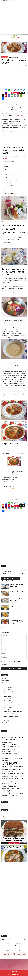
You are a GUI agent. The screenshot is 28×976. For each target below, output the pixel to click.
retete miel (5, 795)
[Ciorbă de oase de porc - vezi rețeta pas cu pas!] (14, 857)
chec (9, 735)
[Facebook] (5, 966)
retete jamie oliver (18, 793)
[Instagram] (10, 966)
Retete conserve (8, 687)
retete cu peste (7, 771)
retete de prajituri (9, 786)
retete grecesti (8, 790)
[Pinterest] (14, 966)
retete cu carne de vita (8, 749)
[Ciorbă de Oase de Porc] (5, 593)
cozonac (4, 737)
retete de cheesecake (7, 778)
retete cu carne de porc (10, 744)
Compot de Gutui (14, 606)
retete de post (17, 783)
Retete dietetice (8, 707)
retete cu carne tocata (10, 753)
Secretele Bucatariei (7, 725)
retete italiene (7, 793)
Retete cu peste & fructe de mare (12, 691)
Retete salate (7, 720)
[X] (18, 966)
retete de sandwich (6, 788)
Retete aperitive (8, 685)
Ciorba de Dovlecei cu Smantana (6, 572)
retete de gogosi (19, 778)
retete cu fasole (6, 760)
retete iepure (18, 790)
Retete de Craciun (8, 696)
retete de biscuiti (19, 776)
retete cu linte (7, 766)
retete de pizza (6, 783)
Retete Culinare (8, 40)
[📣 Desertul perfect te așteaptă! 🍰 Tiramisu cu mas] (14, 832)
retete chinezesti (10, 739)
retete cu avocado (7, 742)
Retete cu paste (8, 689)
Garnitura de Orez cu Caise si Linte (21, 572)
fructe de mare (12, 737)
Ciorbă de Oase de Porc (16, 591)
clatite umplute (20, 735)
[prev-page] (2, 627)
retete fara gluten (15, 788)
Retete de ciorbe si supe (18, 40)
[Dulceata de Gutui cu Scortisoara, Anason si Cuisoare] (5, 621)
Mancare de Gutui (15, 613)
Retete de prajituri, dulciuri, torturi (12, 702)
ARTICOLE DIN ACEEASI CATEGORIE (10, 578)
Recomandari (5, 680)
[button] (2, 37)
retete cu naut (6, 769)
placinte (20, 737)
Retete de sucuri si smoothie (11, 705)
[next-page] (5, 627)
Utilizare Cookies (14, 971)
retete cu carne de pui (11, 747)
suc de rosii (20, 115)
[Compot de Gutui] (5, 607)
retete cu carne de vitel (8, 751)
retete (3, 739)
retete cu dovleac (7, 758)
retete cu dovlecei (19, 758)
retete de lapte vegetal (8, 781)
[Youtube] (22, 966)
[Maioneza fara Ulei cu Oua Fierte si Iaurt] (5, 586)
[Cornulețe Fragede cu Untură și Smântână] (5, 600)
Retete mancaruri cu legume (11, 716)
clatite (14, 735)
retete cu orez (17, 769)
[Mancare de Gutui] (5, 614)
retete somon (14, 795)
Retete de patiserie (8, 700)
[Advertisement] (14, 20)
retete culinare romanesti (12, 565)
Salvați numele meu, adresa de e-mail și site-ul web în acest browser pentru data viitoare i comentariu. (13, 663)
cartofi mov (4, 735)
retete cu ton (20, 774)
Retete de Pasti (7, 698)
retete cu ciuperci (8, 756)
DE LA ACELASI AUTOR (7, 580)
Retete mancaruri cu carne (10, 714)
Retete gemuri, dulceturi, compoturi (13, 711)
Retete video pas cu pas (8, 722)
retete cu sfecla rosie (8, 774)
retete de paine (19, 781)
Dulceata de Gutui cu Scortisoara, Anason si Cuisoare (16, 621)
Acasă (2, 40)
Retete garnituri (8, 709)
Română (6, 0)
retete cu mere (18, 766)
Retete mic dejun (8, 718)
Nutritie (4, 678)
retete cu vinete (7, 776)
